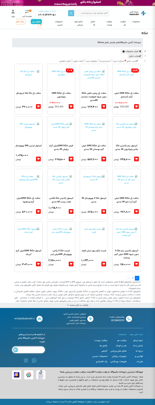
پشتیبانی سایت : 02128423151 (116, 319)
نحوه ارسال (138, 340)
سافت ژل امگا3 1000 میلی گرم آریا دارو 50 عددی (126, 200)
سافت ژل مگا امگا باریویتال (28, 93)
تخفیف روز (36, 22)
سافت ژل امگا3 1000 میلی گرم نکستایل (126, 95)
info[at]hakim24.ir (24, 318)
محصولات (136, 21)
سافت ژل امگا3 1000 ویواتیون (61, 95)
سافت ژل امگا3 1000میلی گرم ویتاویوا (28, 200)
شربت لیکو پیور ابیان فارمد (93, 250)
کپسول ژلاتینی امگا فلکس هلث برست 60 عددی (61, 200)
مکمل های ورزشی (78, 23)
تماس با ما (138, 345)
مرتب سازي (131, 61)
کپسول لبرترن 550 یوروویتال (28, 145)
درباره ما (139, 351)
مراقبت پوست (109, 23)
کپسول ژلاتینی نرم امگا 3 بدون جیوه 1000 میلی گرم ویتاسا (126, 254)
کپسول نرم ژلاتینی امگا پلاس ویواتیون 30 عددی (126, 147)
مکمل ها (93, 23)
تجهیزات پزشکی (119, 356)
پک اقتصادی (101, 361)
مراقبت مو (123, 23)
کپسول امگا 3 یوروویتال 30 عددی (94, 200)
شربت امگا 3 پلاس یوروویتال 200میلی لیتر (61, 252)
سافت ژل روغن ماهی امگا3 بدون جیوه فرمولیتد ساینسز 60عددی (94, 97)
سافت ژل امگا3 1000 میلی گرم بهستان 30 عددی (94, 147)
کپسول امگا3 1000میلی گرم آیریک (28, 252)
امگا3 (99, 42)
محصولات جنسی (59, 23)
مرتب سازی (134, 56)
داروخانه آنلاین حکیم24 (130, 42)
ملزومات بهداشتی (118, 361)
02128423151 (47, 15)
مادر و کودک (121, 345)
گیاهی (104, 351)
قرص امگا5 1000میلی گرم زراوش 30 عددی (61, 147)
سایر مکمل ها (107, 42)
